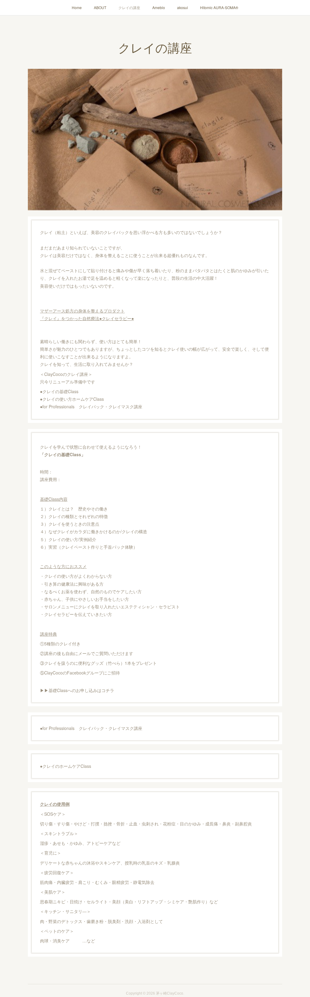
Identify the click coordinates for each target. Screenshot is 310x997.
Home (77, 7)
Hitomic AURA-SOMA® (219, 7)
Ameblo (158, 7)
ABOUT (100, 7)
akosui (182, 7)
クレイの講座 (129, 7)
